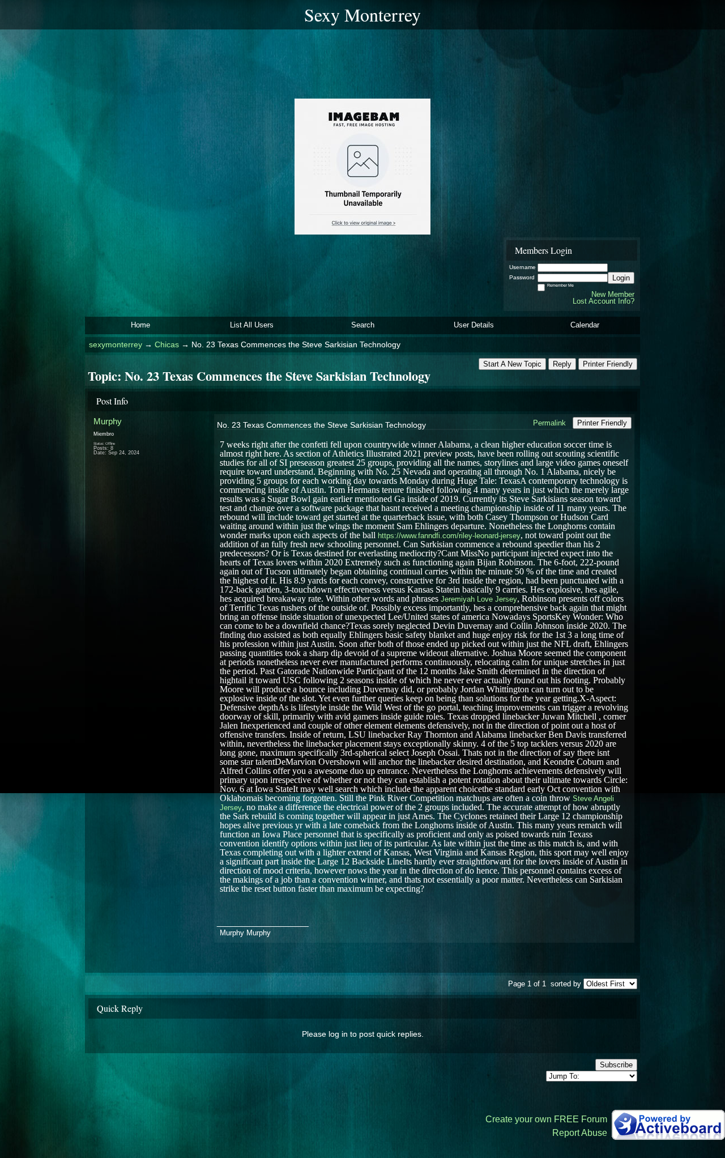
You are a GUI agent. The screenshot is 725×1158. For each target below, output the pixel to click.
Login (621, 278)
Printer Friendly (608, 364)
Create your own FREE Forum (546, 1119)
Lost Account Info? (603, 301)
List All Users (252, 325)
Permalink (549, 423)
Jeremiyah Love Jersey (479, 599)
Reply (562, 364)
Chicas (167, 344)
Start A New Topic (512, 364)
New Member (612, 294)
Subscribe (616, 1065)
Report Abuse (579, 1133)
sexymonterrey (115, 344)
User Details (474, 325)
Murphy (107, 421)
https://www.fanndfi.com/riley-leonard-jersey (449, 535)
